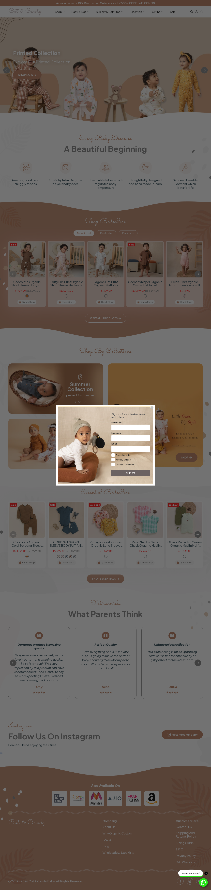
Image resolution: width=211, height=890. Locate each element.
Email (114, 444)
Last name (116, 433)
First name (116, 422)
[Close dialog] (152, 407)
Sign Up (130, 472)
